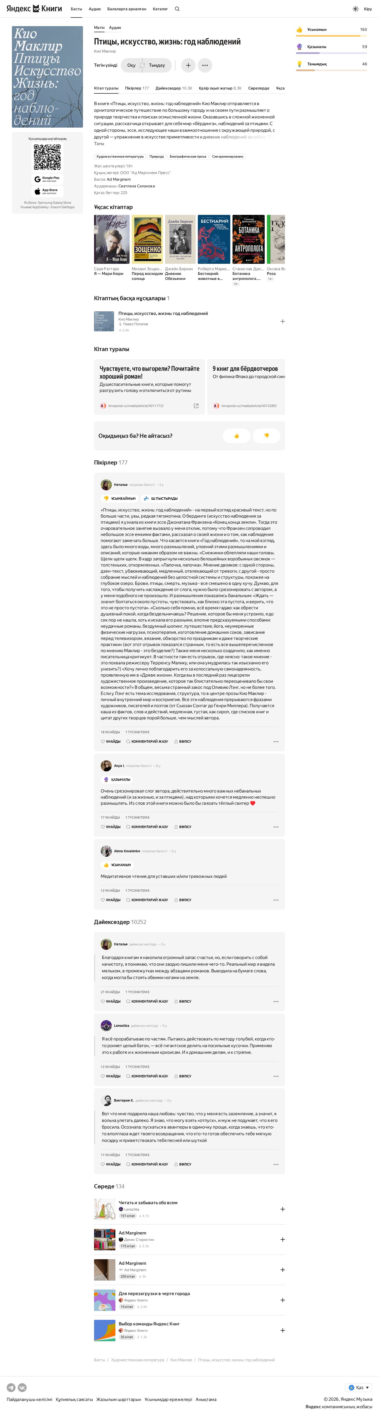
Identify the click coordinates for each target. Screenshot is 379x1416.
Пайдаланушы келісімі (29, 1399)
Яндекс (313, 1406)
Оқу (131, 65)
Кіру (368, 9)
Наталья (121, 485)
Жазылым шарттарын (118, 1399)
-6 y (157, 766)
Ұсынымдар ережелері (168, 1399)
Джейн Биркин (179, 269)
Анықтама (206, 1399)
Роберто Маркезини (217, 269)
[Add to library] (283, 321)
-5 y (173, 851)
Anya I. (119, 766)
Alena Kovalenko (127, 851)
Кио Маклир (105, 51)
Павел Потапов (135, 324)
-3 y (160, 485)
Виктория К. (124, 1100)
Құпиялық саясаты (74, 1399)
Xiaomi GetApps (62, 207)
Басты (76, 9)
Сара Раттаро (106, 269)
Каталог (160, 9)
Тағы (99, 143)
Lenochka (121, 1026)
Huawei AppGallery (35, 207)
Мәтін (99, 27)
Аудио (95, 9)
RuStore (30, 203)
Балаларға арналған (126, 9)
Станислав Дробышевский (257, 269)
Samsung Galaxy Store (54, 203)
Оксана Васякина (283, 269)
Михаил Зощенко (148, 269)
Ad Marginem (119, 179)
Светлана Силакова (136, 186)
